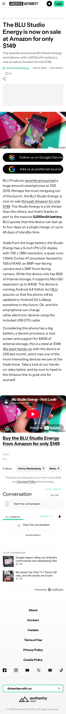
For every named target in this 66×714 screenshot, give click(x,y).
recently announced (40, 181)
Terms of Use (33, 640)
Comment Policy (26, 481)
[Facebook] (4, 670)
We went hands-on (17, 349)
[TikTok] (61, 670)
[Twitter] (39, 670)
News (6, 454)
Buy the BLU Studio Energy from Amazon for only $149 (31, 440)
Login (59, 3)
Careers (33, 630)
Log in (48, 489)
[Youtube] (27, 670)
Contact (33, 620)
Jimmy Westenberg (17, 68)
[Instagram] (16, 670)
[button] (33, 3)
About (33, 610)
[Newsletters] (50, 670)
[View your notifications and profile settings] (59, 516)
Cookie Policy (33, 660)
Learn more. (59, 18)
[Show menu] (3, 3)
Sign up (57, 489)
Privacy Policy (33, 650)
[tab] (13, 517)
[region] (33, 540)
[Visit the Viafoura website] (55, 589)
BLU (54, 289)
